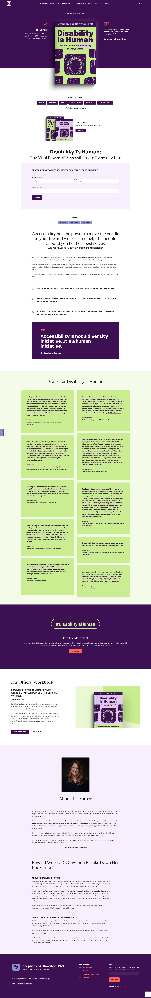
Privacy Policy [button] (28, 983)
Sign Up (37, 197)
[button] (41, 103)
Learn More (83, 847)
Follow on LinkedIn (71, 847)
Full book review (114, 413)
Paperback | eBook (17, 699)
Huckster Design (44, 978)
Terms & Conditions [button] (17, 983)
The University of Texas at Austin (78, 823)
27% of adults (41, 33)
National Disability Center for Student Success (48, 823)
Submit (114, 980)
